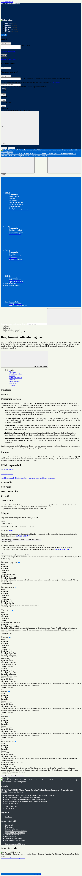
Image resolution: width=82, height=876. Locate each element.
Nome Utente (25, 46)
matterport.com (6, 611)
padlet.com (5, 638)
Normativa (13, 383)
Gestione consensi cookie (13, 838)
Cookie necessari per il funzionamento (14, 555)
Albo (10, 530)
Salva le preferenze (17, 776)
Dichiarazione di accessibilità (15, 833)
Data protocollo (14, 381)
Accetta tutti (33, 540)
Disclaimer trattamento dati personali (13, 858)
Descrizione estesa (15, 374)
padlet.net (4, 691)
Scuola (7, 328)
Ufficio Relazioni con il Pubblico (16, 831)
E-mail (23, 78)
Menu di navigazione (40, 366)
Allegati (12, 385)
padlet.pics (4, 716)
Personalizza (6, 540)
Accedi (4, 35)
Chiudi (4, 94)
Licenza (12, 376)
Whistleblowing (10, 836)
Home (7, 326)
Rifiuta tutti (18, 540)
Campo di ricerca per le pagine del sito (14, 324)
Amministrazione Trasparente (15, 840)
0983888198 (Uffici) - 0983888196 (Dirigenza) (24, 797)
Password (24, 48)
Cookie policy (10, 825)
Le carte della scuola (12, 330)
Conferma (11, 148)
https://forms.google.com (9, 563)
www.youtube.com (7, 741)
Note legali (8, 827)
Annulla (4, 148)
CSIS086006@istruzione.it (27, 799)
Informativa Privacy (11, 829)
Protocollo (12, 380)
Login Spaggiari (55, 82)
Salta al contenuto (7, 2)
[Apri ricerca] (64, 165)
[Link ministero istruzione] (10, 4)
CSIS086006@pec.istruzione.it (28, 801)
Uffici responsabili (15, 378)
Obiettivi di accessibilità (13, 835)
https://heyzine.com (7, 588)
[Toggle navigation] (18, 165)
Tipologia (12, 372)
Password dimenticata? (8, 52)
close (3, 174)
